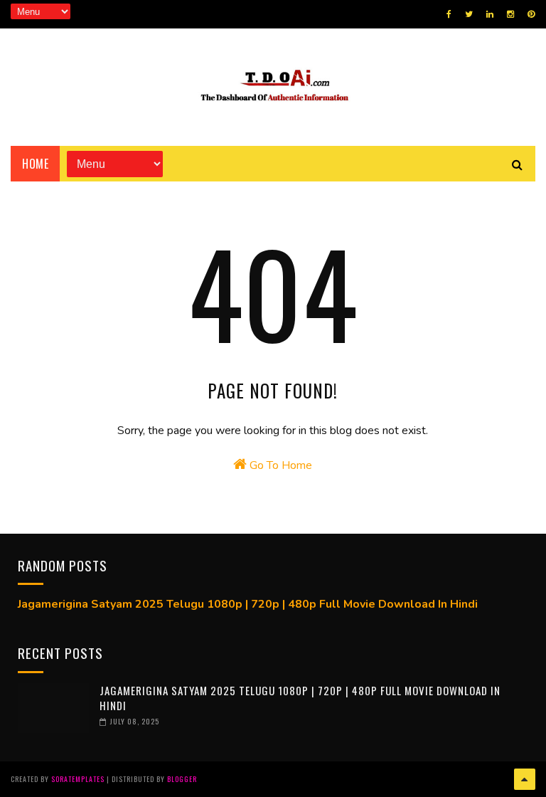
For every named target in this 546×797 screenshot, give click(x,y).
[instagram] (510, 14)
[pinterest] (531, 14)
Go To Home (279, 465)
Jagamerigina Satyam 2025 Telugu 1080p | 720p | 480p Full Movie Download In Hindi (248, 604)
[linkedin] (489, 14)
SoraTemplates (78, 779)
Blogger (182, 779)
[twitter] (469, 14)
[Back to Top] (524, 779)
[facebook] (448, 14)
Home (35, 163)
